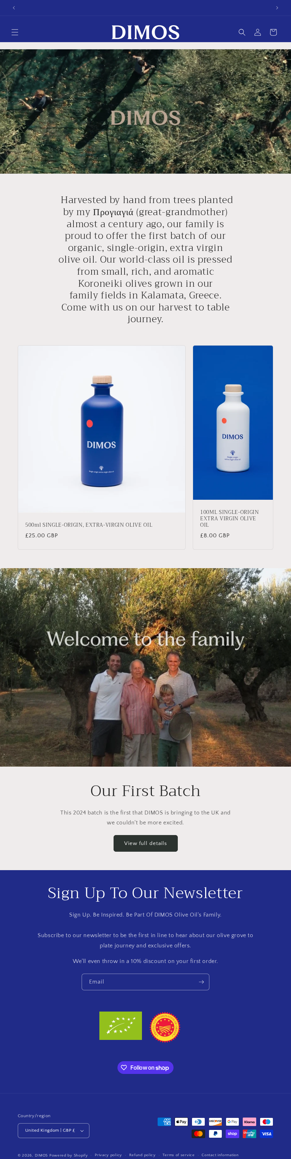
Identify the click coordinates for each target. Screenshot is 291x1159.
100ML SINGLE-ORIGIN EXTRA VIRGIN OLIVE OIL (229, 519)
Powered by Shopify (68, 1155)
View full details (145, 843)
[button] (15, 32)
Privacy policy (108, 1155)
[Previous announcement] (14, 8)
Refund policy (142, 1155)
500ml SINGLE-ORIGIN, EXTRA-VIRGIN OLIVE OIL (88, 525)
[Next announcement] (277, 8)
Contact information (220, 1155)
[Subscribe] (201, 982)
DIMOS (41, 1155)
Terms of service (178, 1155)
